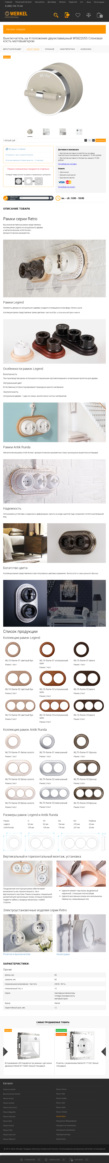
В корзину (100, 140)
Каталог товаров (15, 29)
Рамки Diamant (9, 1116)
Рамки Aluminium (10, 1107)
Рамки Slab (60, 1094)
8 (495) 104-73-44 (14, 6)
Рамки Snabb (61, 1098)
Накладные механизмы (65, 1130)
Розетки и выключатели (16, 954)
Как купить (39, 2)
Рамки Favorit (8, 1125)
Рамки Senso (61, 1089)
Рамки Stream (61, 1112)
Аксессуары (63, 954)
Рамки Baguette (9, 1112)
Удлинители (61, 1139)
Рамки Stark (61, 1107)
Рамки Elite (7, 1121)
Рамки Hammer (9, 1134)
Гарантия (73, 2)
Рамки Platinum (9, 1139)
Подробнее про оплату (66, 187)
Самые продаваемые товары (52, 1022)
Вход (89, 2)
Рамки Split (60, 1103)
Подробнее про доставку (67, 164)
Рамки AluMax (8, 1103)
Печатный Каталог (23, 2)
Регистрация (99, 2)
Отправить (51, 198)
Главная (8, 2)
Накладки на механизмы (66, 1125)
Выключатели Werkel (11, 1094)
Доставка (52, 2)
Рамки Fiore (7, 1130)
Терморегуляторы (63, 1134)
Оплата (62, 2)
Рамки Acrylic (8, 1098)
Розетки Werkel (9, 1089)
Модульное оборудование (66, 1121)
